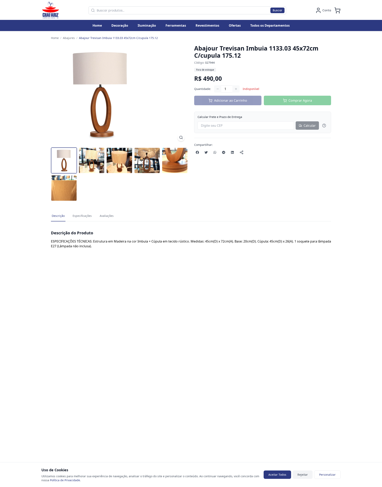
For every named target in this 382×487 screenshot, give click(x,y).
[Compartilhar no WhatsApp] (215, 152)
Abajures (69, 38)
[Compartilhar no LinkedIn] (232, 152)
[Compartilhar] (241, 152)
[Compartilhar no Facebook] (197, 152)
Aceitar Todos (277, 474)
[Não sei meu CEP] (324, 125)
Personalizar (327, 474)
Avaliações (107, 216)
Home (55, 38)
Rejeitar (302, 474)
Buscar (277, 10)
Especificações (82, 216)
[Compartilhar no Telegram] (223, 152)
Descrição (58, 216)
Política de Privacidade (65, 480)
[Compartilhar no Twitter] (206, 152)
